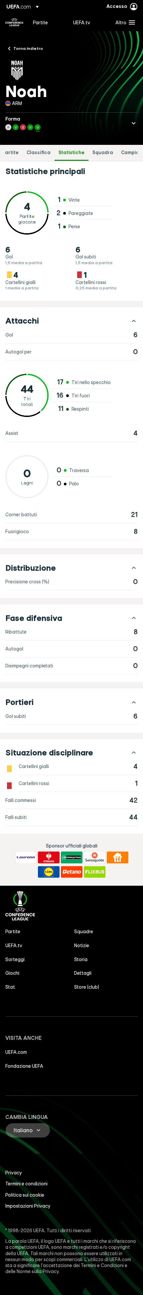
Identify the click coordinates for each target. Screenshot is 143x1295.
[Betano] (71, 872)
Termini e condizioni (26, 1183)
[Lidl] (49, 872)
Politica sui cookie (24, 1195)
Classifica (39, 152)
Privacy (13, 1172)
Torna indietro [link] (28, 48)
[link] (40, 22)
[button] (123, 22)
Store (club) (86, 987)
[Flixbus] (94, 872)
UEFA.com (16, 1052)
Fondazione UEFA (24, 1066)
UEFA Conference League (14, 22)
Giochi (12, 973)
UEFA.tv (13, 945)
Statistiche (71, 152)
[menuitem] (47, 22)
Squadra (102, 152)
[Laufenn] (26, 857)
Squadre (83, 931)
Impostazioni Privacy (28, 1206)
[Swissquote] (94, 857)
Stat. (10, 987)
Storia (80, 959)
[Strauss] (49, 857)
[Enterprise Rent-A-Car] (71, 857)
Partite (10, 152)
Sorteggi (15, 959)
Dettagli (82, 973)
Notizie (81, 945)
